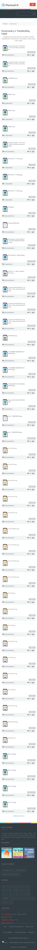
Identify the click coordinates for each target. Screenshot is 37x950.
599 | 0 (32, 618)
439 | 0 (32, 344)
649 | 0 (32, 570)
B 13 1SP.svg (11, 625)
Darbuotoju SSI (20, 870)
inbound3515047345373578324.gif (16, 400)
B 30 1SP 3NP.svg (13, 722)
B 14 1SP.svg (11, 657)
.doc (4, 894)
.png (22, 890)
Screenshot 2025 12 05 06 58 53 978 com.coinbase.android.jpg (16, 63)
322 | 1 (32, 232)
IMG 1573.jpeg (12, 770)
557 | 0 (32, 312)
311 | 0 (32, 87)
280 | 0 (32, 151)
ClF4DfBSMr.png (12, 78)
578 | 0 (32, 650)
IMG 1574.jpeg (12, 754)
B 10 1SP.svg (11, 593)
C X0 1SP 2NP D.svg (13, 529)
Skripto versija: (5, 923)
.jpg (21, 886)
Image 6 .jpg (11, 126)
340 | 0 (32, 425)
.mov (4, 886)
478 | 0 (32, 393)
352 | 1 (32, 811)
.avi (28, 890)
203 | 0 (32, 55)
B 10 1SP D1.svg (12, 480)
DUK (5, 927)
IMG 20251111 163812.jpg (15, 191)
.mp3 (10, 890)
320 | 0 (32, 103)
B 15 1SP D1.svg (12, 706)
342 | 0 (32, 184)
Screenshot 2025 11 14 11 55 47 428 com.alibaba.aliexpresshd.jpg (16, 144)
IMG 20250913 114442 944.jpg (16, 255)
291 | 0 (32, 200)
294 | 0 (32, 71)
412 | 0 (32, 264)
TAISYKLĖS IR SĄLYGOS (16, 927)
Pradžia (5, 24)
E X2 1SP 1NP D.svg (13, 561)
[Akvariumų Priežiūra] (6, 853)
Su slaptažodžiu (8, 103)
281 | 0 (32, 135)
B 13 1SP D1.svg (12, 496)
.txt (32, 898)
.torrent (5, 898)
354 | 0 (32, 473)
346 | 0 (32, 795)
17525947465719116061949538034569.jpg (16, 384)
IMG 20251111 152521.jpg (15, 158)
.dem (16, 890)
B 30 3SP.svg (11, 738)
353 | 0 (32, 698)
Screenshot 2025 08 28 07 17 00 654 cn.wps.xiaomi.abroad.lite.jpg (16, 289)
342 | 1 (32, 216)
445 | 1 (32, 361)
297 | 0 (32, 715)
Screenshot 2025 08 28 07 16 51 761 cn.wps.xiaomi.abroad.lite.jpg (16, 321)
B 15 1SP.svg (11, 690)
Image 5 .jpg (11, 94)
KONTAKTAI (29, 927)
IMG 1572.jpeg (12, 786)
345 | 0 (32, 731)
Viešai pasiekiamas (9, 55)
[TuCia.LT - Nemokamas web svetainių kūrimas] (18, 853)
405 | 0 (32, 248)
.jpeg (10, 902)
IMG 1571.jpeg (12, 802)
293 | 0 (32, 747)
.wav (26, 898)
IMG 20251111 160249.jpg (15, 175)
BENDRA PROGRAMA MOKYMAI (11, 874)
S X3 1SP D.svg (12, 448)
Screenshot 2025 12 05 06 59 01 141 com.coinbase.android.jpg (16, 47)
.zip (16, 886)
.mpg (4, 902)
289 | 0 (32, 167)
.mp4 (27, 886)
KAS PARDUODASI (20, 932)
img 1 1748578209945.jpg (15, 432)
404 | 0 (32, 409)
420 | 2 (32, 441)
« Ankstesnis (16, 816)
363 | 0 (32, 538)
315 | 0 (32, 586)
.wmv (27, 894)
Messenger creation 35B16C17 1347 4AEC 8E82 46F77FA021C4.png (16, 240)
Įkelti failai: (4, 917)
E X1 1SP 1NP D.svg (13, 545)
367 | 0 (32, 666)
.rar (10, 886)
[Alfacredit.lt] (29, 853)
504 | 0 (32, 280)
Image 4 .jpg (11, 110)
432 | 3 (32, 296)
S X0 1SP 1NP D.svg (13, 577)
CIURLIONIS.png (12, 336)
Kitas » (22, 816)
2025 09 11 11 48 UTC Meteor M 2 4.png (16, 272)
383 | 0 (32, 521)
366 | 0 (32, 602)
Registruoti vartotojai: (8, 920)
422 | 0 (32, 554)
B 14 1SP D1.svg (12, 513)
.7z (22, 894)
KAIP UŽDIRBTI (8, 932)
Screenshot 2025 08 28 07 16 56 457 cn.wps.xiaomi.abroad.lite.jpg (16, 305)
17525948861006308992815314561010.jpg (16, 352)
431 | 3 (32, 763)
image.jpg (11, 207)
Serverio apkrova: (6, 914)
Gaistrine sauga (7, 870)
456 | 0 (32, 377)
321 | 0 (32, 505)
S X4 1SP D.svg (12, 464)
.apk (16, 894)
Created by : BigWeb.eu (18, 947)
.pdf (4, 890)
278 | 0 (32, 119)
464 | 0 (32, 328)
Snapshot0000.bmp (13, 223)
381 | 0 (32, 457)
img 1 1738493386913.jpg (15, 416)
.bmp (10, 894)
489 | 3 (32, 489)
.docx (19, 898)
